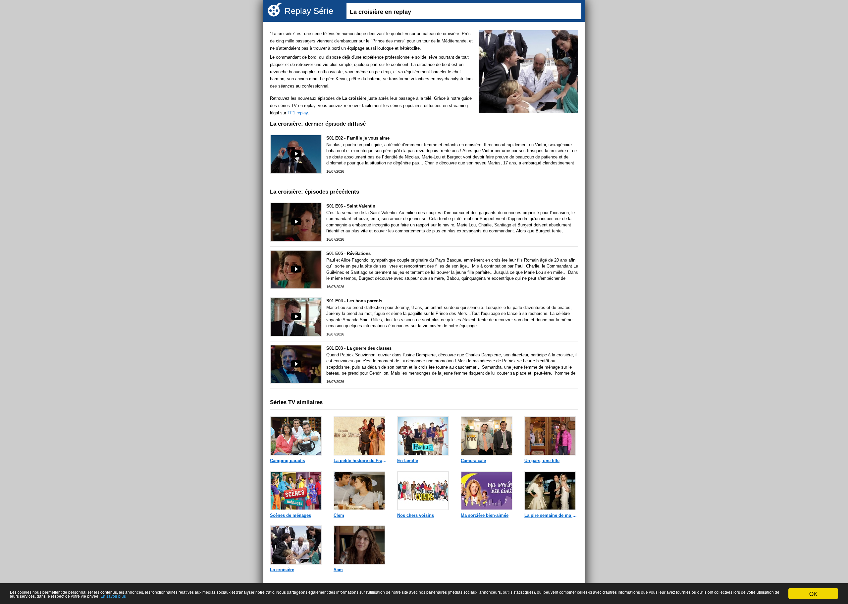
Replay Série (309, 11)
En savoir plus (113, 596)
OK (813, 593)
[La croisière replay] (528, 72)
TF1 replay (298, 112)
